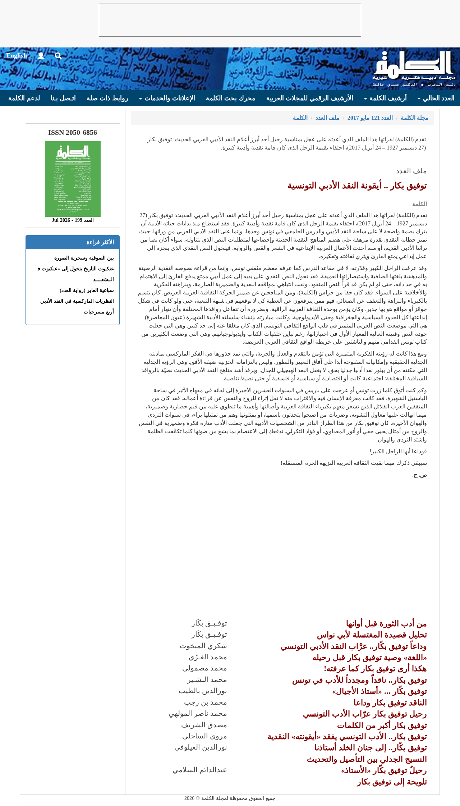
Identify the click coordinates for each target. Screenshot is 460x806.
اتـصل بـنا (63, 98)
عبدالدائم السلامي (199, 770)
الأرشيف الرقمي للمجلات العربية (309, 98)
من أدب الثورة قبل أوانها (386, 623)
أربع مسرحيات (99, 312)
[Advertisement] (230, 20)
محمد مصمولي (204, 668)
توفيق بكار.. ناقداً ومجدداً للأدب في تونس (359, 680)
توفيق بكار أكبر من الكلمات (382, 725)
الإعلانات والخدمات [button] (169, 98)
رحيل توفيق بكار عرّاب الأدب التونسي (365, 713)
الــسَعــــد (103, 279)
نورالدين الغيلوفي (200, 747)
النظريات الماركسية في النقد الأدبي (77, 301)
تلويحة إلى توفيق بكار (392, 781)
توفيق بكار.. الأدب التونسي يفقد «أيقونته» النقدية (347, 736)
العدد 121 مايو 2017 (370, 118)
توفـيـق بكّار (209, 623)
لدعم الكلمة (24, 98)
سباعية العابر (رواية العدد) (87, 290)
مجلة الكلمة (415, 118)
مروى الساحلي (204, 736)
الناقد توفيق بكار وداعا (390, 702)
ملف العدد (328, 118)
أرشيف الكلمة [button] (387, 98)
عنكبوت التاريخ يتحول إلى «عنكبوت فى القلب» (65, 268)
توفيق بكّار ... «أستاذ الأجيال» (379, 691)
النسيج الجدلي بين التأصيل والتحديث (367, 759)
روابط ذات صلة (107, 98)
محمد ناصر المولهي (198, 713)
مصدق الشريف (204, 725)
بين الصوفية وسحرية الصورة (84, 258)
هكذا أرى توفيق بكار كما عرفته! (375, 668)
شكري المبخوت (203, 646)
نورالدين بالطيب (203, 691)
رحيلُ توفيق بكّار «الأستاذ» (384, 770)
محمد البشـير (207, 679)
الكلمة (300, 118)
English (16, 55)
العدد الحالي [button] (438, 98)
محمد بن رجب (205, 702)
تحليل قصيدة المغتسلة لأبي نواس (372, 634)
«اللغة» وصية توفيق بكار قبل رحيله (369, 657)
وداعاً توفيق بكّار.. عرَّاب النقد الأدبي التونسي (354, 646)
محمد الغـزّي (208, 657)
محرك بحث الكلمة (231, 98)
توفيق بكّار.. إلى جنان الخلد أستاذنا (370, 747)
